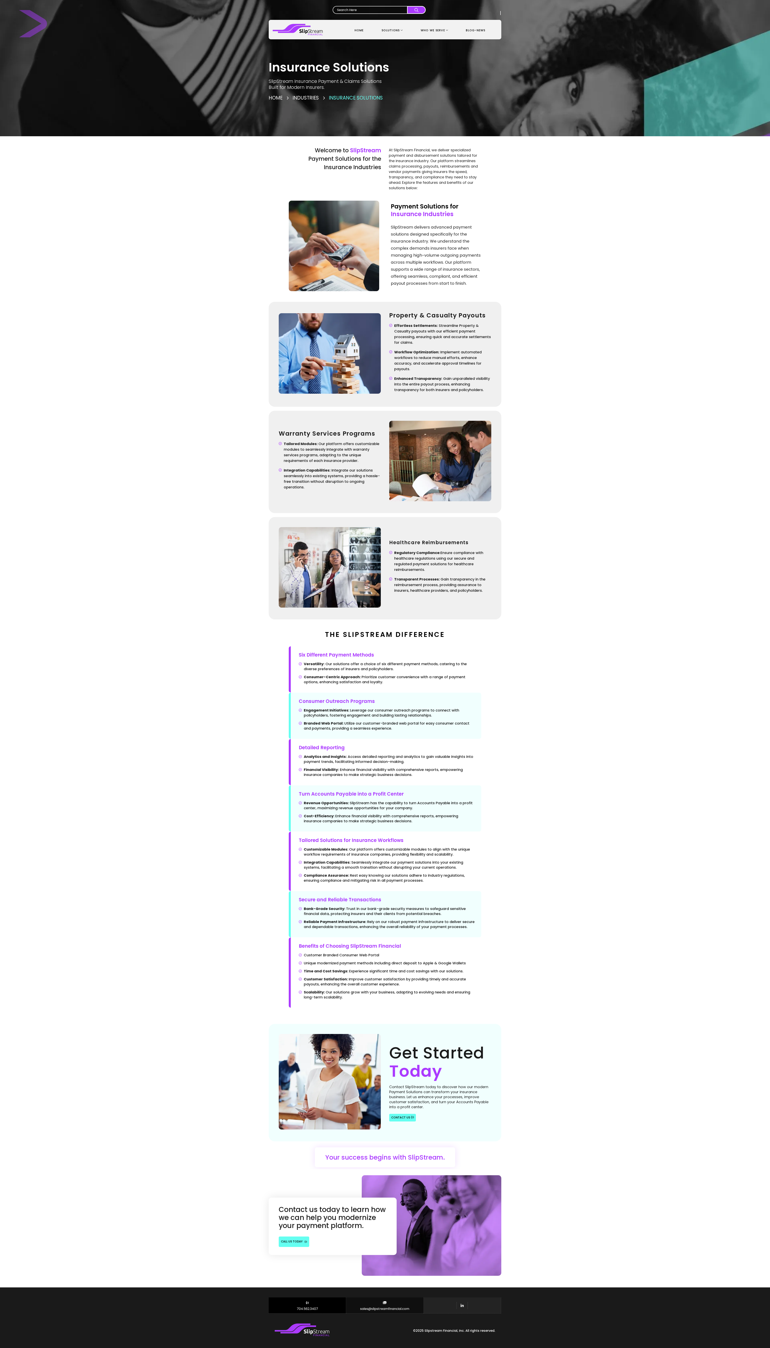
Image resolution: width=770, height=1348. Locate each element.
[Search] (416, 10)
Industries (306, 98)
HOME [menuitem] (359, 30)
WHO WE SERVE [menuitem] (433, 30)
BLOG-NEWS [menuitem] (475, 30)
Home (276, 98)
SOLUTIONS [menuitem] (391, 30)
